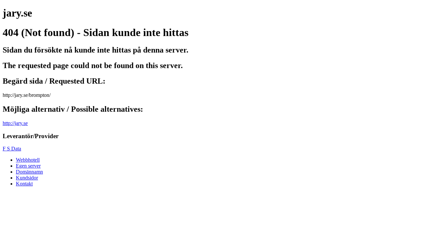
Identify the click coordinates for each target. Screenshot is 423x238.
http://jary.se (15, 123)
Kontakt (24, 183)
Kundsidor (27, 177)
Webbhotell (28, 160)
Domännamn (29, 172)
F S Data (12, 148)
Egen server (28, 166)
